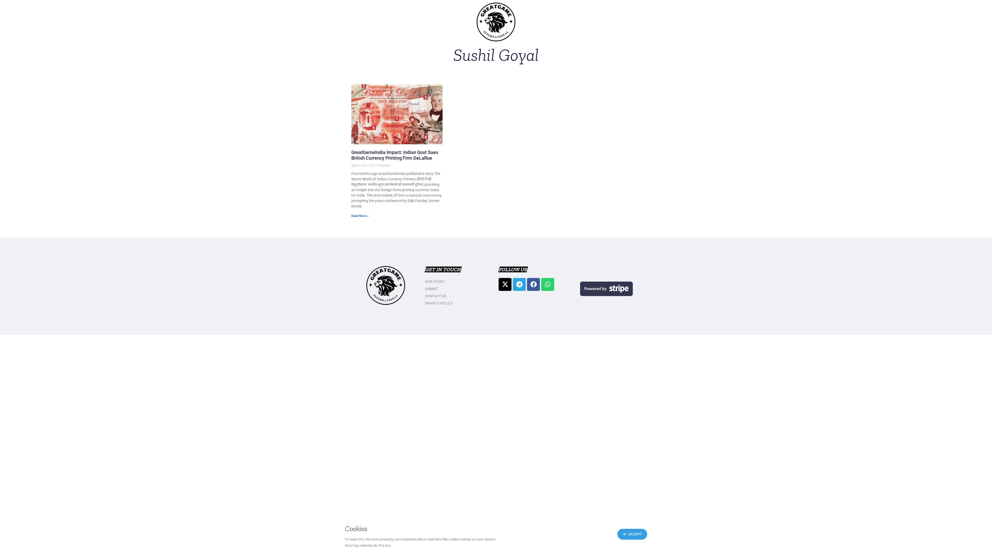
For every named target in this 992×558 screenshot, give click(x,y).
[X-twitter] (505, 284)
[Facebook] (533, 284)
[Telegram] (519, 284)
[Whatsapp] (547, 284)
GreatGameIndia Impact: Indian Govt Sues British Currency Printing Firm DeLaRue (394, 155)
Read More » (360, 216)
